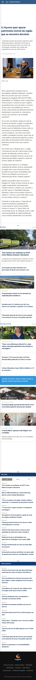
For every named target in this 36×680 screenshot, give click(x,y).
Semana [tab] (18, 479)
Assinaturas (29, 670)
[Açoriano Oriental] (18, 661)
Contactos (18, 667)
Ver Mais (34, 227)
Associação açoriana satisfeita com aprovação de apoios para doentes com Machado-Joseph (15, 270)
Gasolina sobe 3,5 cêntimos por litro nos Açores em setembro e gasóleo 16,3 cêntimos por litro (18, 306)
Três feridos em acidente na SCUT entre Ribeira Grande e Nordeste (16, 254)
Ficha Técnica (26, 667)
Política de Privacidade (19, 670)
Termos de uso (7, 670)
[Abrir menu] (2, 1)
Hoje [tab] (7, 479)
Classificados (10, 667)
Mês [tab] (29, 479)
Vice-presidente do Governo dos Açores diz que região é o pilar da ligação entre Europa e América (17, 580)
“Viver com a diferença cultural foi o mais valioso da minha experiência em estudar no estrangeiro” (17, 346)
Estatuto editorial (19, 665)
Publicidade (29, 665)
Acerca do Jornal (8, 665)
